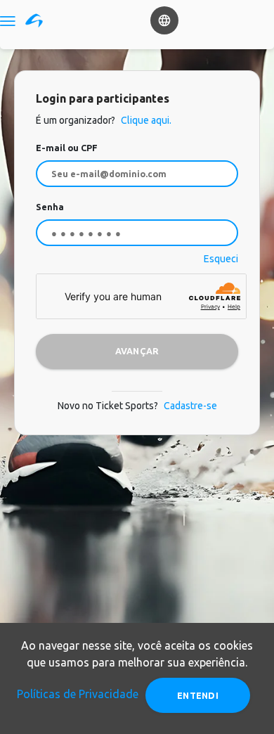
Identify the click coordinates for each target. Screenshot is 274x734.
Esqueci (221, 258)
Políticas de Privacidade (77, 694)
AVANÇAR (137, 351)
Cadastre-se (190, 405)
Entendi (197, 695)
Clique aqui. (145, 120)
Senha (50, 207)
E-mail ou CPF (67, 148)
